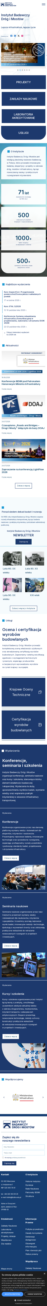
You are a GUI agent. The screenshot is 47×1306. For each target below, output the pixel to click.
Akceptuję (15, 1157)
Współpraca (6, 1240)
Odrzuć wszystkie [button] (35, 1294)
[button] (23, 1300)
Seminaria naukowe (15, 906)
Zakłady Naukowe (9, 1226)
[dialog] (23, 1288)
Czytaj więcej (7, 389)
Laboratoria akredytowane (7, 1231)
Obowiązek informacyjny (31, 1245)
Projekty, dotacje (8, 1236)
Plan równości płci (33, 1250)
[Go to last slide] (4, 1097)
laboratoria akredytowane (23, 116)
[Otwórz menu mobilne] (43, 4)
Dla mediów (6, 1244)
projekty (23, 82)
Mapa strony (6, 1269)
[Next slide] (46, 56)
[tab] (17, 70)
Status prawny (31, 1254)
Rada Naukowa (32, 1189)
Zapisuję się (23, 542)
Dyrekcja (29, 1185)
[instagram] (23, 36)
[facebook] (12, 36)
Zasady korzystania (33, 1233)
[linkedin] (16, 36)
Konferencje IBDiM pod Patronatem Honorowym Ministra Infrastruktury (21, 382)
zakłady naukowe (23, 99)
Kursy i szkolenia (13, 993)
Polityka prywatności (34, 1229)
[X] (19, 36)
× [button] (44, 1274)
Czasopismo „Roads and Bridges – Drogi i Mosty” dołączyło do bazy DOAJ (23, 427)
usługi (23, 133)
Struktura (29, 1196)
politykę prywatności (19, 1157)
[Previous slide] (1, 56)
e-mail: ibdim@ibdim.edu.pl (11, 1197)
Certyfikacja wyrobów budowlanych (21, 724)
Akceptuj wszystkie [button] (12, 1294)
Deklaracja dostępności (30, 1238)
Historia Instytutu (32, 1181)
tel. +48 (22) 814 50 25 (9, 1194)
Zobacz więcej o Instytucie (23, 608)
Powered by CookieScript (23, 1303)
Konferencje (10, 821)
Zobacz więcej (23, 486)
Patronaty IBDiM (32, 1192)
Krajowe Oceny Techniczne (21, 692)
